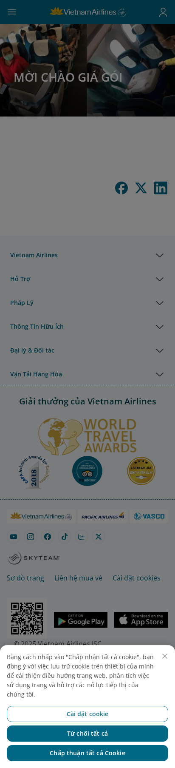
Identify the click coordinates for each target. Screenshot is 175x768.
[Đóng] (164, 656)
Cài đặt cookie (88, 714)
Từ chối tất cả (87, 733)
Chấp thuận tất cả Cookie (87, 753)
